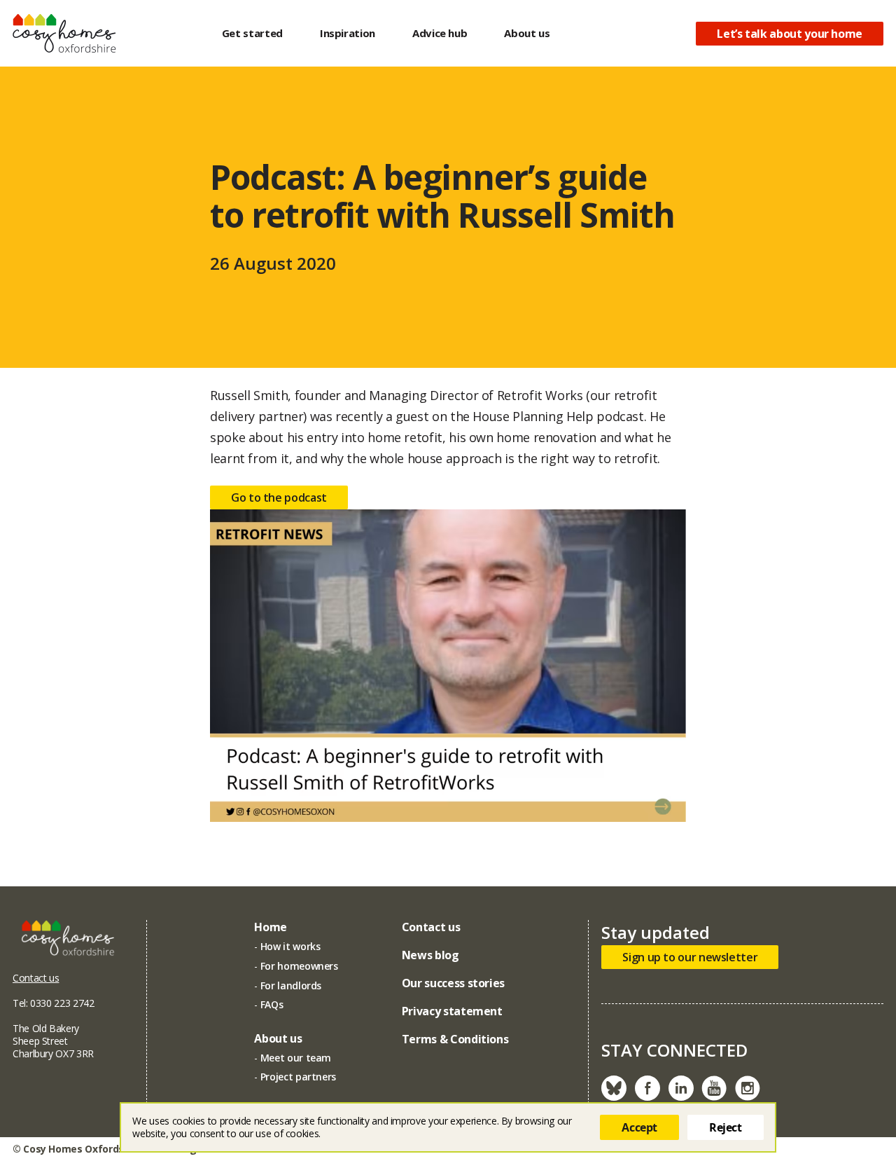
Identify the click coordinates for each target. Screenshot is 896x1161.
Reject (725, 1127)
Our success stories (453, 983)
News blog (430, 955)
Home (270, 927)
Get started (252, 33)
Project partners (298, 1076)
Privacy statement (452, 1011)
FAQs (272, 1004)
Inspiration (347, 33)
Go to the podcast (279, 497)
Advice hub (439, 33)
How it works (290, 946)
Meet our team (295, 1057)
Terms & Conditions (455, 1039)
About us (527, 33)
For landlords (290, 985)
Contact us (36, 977)
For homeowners (299, 966)
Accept (639, 1127)
